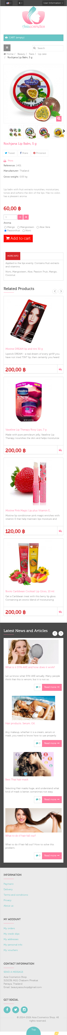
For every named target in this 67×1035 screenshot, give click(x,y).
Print (10, 160)
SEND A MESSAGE (13, 972)
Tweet (11, 153)
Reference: (9, 165)
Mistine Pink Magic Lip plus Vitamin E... (28, 510)
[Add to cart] (60, 369)
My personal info (13, 944)
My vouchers (11, 950)
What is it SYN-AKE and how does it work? (30, 667)
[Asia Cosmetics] (33, 17)
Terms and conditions (16, 895)
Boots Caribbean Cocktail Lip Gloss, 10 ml (29, 591)
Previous (4, 131)
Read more (50, 687)
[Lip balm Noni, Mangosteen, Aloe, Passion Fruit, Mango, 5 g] (15, 132)
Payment (9, 884)
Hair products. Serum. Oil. (20, 723)
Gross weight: (11, 176)
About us (8, 905)
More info (12, 256)
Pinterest (40, 153)
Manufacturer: (11, 170)
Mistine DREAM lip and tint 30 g (24, 348)
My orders (9, 928)
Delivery (8, 889)
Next (64, 131)
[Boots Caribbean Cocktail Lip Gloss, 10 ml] (33, 563)
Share (24, 153)
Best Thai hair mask (16, 779)
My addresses (11, 939)
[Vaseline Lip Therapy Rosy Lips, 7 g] (33, 402)
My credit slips (11, 934)
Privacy (8, 900)
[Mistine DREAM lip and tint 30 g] (33, 321)
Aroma (8, 223)
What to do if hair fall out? (20, 835)
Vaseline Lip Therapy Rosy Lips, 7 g (26, 429)
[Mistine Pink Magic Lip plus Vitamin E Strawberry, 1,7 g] (33, 482)
